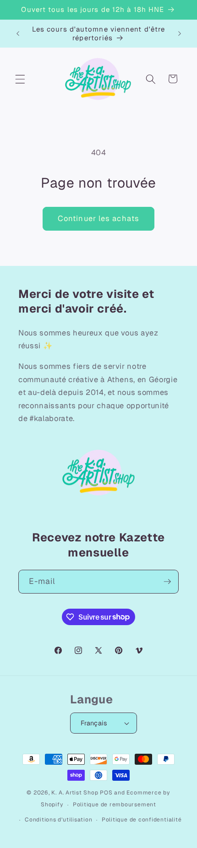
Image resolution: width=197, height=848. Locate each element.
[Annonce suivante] (180, 33)
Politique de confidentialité (142, 819)
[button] (20, 79)
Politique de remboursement (114, 804)
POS (106, 792)
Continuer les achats (98, 218)
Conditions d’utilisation (58, 819)
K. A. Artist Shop (74, 792)
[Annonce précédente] (18, 33)
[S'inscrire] (167, 582)
